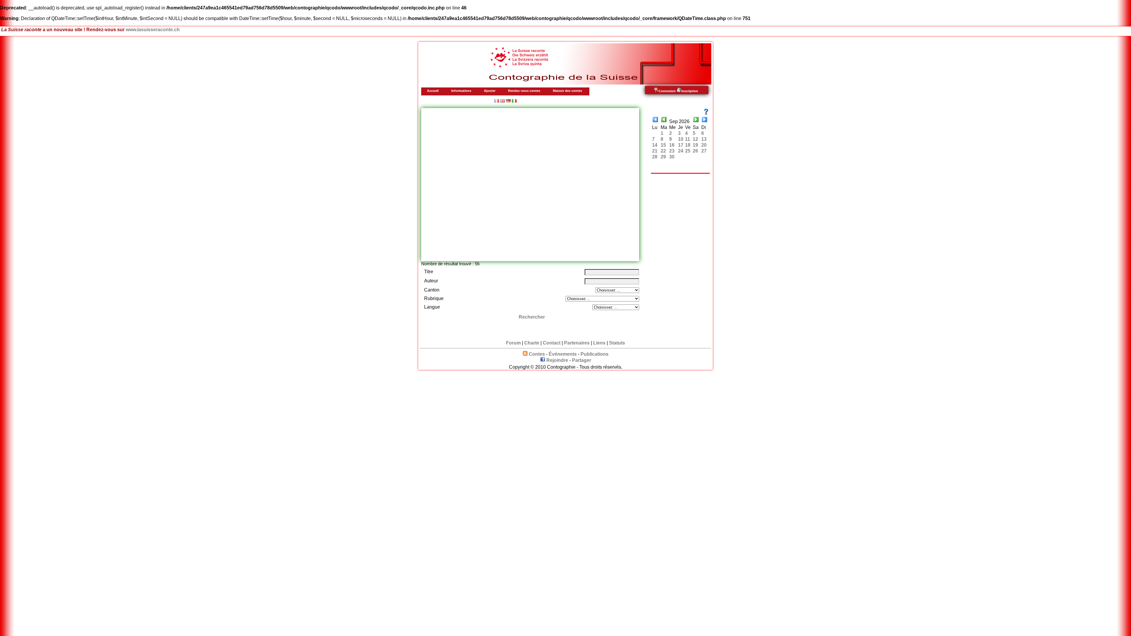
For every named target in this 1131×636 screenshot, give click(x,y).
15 (663, 145)
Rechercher (532, 316)
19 (695, 145)
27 (704, 150)
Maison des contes (567, 90)
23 (671, 150)
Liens (599, 342)
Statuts (617, 342)
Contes (537, 354)
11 (687, 139)
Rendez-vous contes (524, 90)
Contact (551, 342)
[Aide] (706, 111)
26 (695, 150)
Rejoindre (557, 360)
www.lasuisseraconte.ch (153, 29)
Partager (581, 360)
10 (680, 139)
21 (654, 150)
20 (704, 145)
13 (704, 139)
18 (687, 145)
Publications (595, 354)
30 (671, 156)
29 (663, 156)
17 (680, 145)
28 (654, 156)
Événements (563, 354)
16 (671, 145)
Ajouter (489, 90)
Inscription (689, 91)
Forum (513, 342)
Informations (461, 90)
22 (663, 150)
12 (695, 139)
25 (687, 150)
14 (654, 145)
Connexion (667, 91)
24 (680, 150)
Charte (531, 342)
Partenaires (577, 342)
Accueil (433, 90)
